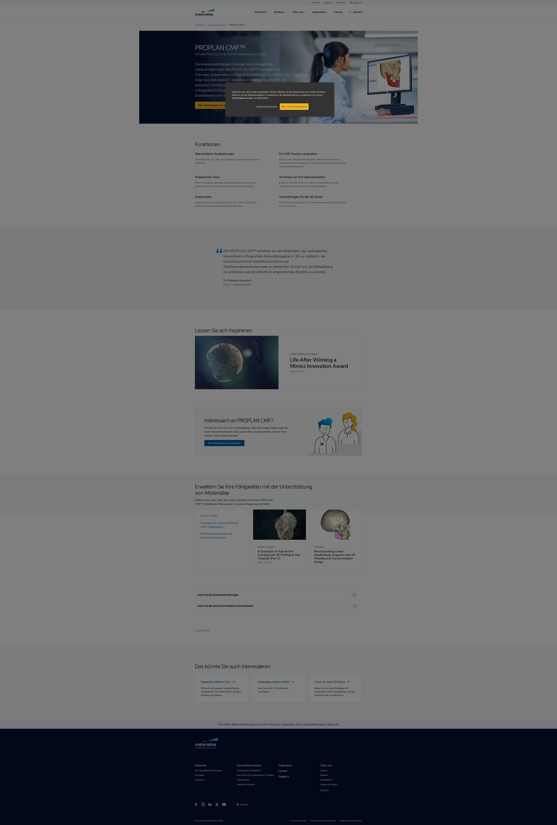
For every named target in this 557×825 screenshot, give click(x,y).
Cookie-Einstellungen (267, 106)
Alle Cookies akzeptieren (294, 106)
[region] (279, 99)
